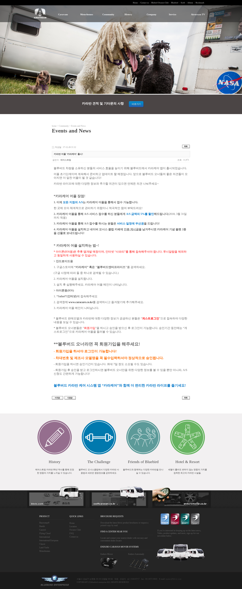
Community (108, 14)
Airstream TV (198, 14)
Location (73, 526)
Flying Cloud (44, 533)
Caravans (63, 14)
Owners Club (75, 530)
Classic (42, 544)
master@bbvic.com (173, 579)
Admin (190, 3)
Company (151, 14)
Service (172, 14)
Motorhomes (86, 14)
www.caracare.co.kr (81, 302)
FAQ (71, 533)
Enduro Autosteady (136, 554)
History (128, 14)
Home (135, 3)
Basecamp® (44, 523)
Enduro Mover (106, 554)
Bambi (42, 526)
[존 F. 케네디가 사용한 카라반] (70, 398)
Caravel (42, 530)
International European (48, 540)
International (44, 537)
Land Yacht (44, 547)
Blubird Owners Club (160, 3)
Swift (183, 3)
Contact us (144, 3)
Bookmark (200, 3)
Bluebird (174, 3)
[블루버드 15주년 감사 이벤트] (57, 398)
